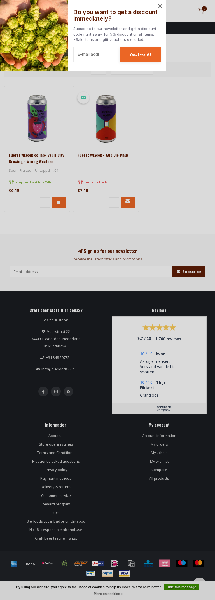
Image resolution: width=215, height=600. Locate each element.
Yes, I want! (140, 54)
